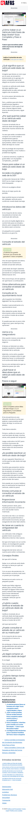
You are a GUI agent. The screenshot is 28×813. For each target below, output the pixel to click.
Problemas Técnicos (9, 795)
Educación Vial (7, 789)
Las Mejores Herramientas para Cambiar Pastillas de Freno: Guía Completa (16, 733)
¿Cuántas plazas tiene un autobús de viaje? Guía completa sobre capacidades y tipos (15, 707)
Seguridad (6, 798)
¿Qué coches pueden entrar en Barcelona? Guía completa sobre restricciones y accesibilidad (14, 716)
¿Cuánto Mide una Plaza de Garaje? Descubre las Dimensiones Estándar (12, 764)
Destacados (6, 787)
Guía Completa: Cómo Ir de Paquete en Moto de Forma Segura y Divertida (13, 750)
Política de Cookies (16, 811)
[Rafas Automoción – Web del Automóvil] (7, 3)
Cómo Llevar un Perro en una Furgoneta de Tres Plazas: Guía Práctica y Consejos (13, 767)
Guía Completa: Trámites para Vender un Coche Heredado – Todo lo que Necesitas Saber (15, 726)
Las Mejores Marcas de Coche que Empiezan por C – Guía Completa (11, 779)
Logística (5, 792)
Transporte (6, 800)
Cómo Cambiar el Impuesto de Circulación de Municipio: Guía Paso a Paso (13, 742)
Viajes (4, 803)
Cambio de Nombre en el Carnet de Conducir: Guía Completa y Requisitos (12, 771)
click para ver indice (16, 59)
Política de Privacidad (14, 809)
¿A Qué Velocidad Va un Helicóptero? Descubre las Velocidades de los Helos (13, 775)
